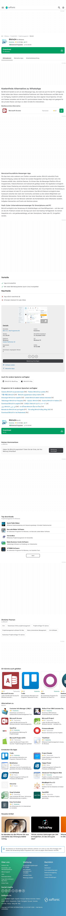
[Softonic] (10, 8)
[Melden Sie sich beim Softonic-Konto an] (63, 8)
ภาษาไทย (3, 903)
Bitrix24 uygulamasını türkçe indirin (29, 395)
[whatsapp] (36, 356)
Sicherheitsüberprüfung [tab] (32, 58)
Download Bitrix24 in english (10, 403)
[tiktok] (9, 890)
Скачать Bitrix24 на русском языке (12, 392)
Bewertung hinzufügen (33, 361)
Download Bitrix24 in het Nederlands (13, 412)
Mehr (33, 555)
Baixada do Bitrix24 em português (12, 409)
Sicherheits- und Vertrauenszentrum (6, 868)
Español (17, 898)
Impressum (47, 867)
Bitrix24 (16, 39)
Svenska (35, 901)
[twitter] (33, 356)
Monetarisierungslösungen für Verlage (30, 866)
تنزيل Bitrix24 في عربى (8, 406)
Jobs (2, 874)
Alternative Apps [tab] (18, 58)
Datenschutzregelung (50, 872)
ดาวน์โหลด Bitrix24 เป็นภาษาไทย (30, 406)
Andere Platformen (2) (9, 342)
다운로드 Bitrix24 (32, 400)
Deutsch (7, 898)
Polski (18, 901)
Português (24, 901)
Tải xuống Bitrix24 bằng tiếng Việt (39, 409)
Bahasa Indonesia (30, 898)
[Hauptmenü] (3, 8)
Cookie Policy (48, 875)
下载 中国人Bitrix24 (7, 395)
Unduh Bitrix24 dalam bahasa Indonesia (38, 397)
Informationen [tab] (7, 58)
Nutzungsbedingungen (50, 870)
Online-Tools (4, 883)
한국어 (7, 901)
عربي (2, 898)
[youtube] (20, 890)
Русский (30, 901)
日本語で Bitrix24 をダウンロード (34, 403)
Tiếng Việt (14, 903)
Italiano (38, 898)
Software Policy (27, 875)
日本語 (3, 901)
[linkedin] (16, 890)
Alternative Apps (10, 368)
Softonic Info (5, 865)
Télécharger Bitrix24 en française (12, 400)
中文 (19, 903)
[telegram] (23, 890)
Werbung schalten (28, 877)
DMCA (46, 865)
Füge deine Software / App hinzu (7, 879)
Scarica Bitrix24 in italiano (50, 400)
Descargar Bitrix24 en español (11, 397)
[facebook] (29, 356)
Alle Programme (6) (14, 330)
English (12, 898)
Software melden (10, 365)
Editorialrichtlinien (6, 876)
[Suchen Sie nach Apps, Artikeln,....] (59, 8)
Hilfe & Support (5, 872)
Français (22, 898)
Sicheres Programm (17, 44)
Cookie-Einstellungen (50, 877)
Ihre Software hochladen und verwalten (27, 871)
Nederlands (13, 901)
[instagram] (6, 890)
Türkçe (9, 903)
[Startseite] (2, 36)
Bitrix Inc (5, 330)
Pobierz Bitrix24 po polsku (36, 392)
